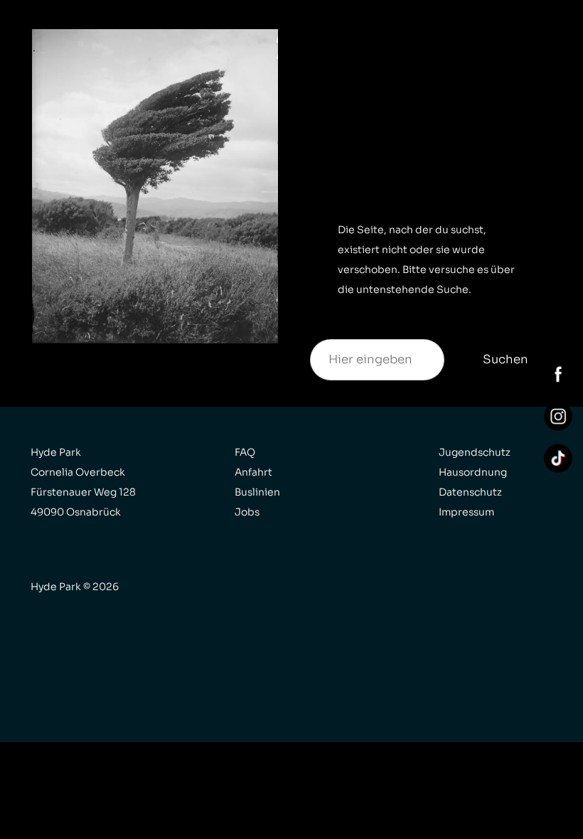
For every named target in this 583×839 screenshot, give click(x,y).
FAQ (245, 452)
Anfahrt (253, 472)
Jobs (247, 512)
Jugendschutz (474, 452)
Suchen (505, 359)
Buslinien (257, 492)
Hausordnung (473, 472)
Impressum (466, 512)
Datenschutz (470, 492)
